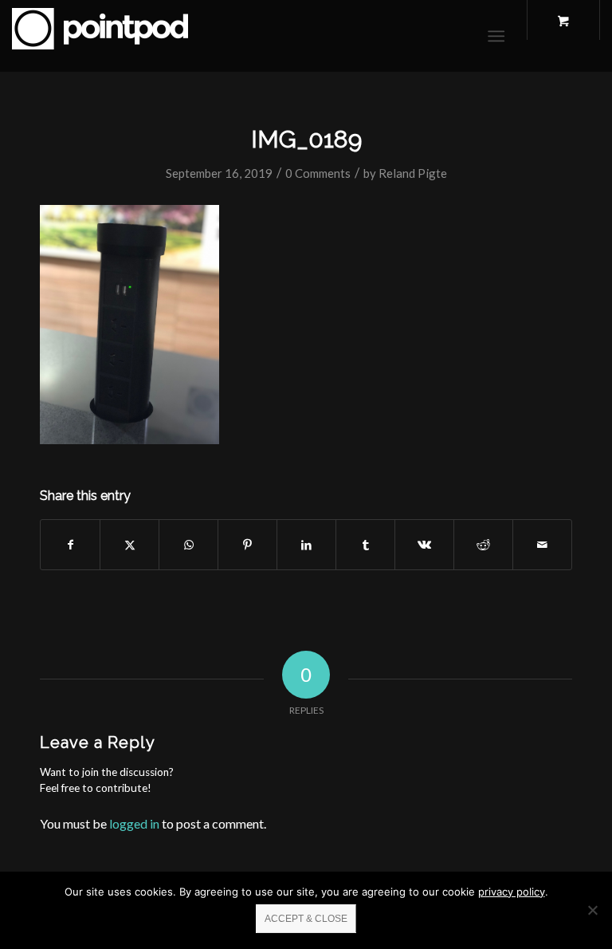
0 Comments (318, 173)
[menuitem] (499, 35)
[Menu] (496, 35)
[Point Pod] (100, 36)
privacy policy (511, 891)
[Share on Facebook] (70, 544)
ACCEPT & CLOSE (306, 918)
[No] (592, 910)
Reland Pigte (413, 173)
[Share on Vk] (424, 544)
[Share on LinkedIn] (306, 544)
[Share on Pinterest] (247, 544)
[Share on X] (129, 544)
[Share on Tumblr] (365, 544)
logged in (134, 823)
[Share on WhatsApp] (188, 544)
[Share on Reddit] (483, 544)
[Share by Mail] (542, 544)
